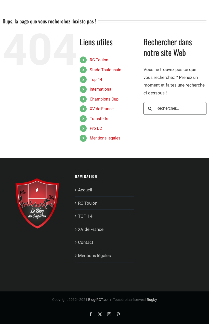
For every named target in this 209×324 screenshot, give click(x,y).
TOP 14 (85, 216)
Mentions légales (105, 138)
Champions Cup (104, 99)
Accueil (85, 189)
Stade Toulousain (105, 69)
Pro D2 (96, 128)
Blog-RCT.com (99, 300)
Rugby (152, 300)
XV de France (101, 108)
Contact (85, 242)
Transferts (99, 118)
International (101, 89)
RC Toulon (99, 60)
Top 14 (96, 79)
